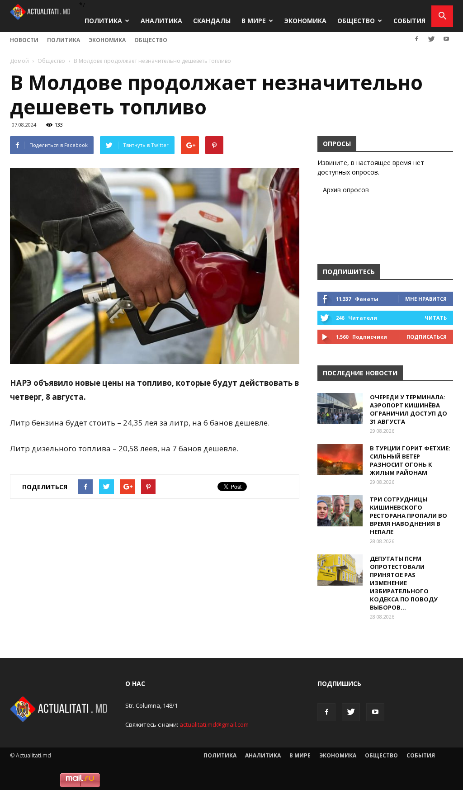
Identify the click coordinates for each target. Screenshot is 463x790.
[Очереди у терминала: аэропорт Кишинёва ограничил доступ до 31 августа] (340, 408)
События (409, 20)
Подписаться (426, 336)
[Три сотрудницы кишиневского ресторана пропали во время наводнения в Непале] (340, 510)
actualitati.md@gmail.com (214, 724)
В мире (253, 20)
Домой (19, 61)
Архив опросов (346, 189)
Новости (24, 40)
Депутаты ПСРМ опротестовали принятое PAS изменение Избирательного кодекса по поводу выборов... (404, 582)
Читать (436, 317)
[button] (442, 16)
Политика (103, 20)
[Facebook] (416, 39)
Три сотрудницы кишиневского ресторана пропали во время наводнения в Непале (408, 515)
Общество (356, 20)
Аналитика (161, 20)
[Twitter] (431, 39)
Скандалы (212, 20)
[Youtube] (446, 39)
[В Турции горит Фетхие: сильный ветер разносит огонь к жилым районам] (340, 459)
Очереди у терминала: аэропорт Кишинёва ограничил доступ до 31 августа (408, 409)
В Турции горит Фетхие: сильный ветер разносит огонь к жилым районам (410, 460)
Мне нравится (426, 298)
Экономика (305, 20)
